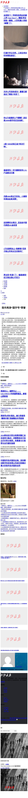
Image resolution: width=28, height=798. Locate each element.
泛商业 (5, 323)
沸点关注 (6, 723)
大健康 (5, 308)
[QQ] (3, 696)
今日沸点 (6, 6)
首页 (5, 321)
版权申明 (6, 715)
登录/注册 (19, 682)
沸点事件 (6, 724)
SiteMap (6, 716)
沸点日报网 (13, 733)
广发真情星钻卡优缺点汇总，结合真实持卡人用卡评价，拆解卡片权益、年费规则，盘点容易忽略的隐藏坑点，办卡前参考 (14, 553)
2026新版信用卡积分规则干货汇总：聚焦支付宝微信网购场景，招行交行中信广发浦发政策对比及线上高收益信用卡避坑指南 (14, 558)
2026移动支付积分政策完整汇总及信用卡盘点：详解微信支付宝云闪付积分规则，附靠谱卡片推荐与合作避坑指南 (14, 544)
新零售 (5, 312)
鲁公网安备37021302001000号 (8, 735)
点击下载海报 (5, 783)
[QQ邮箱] (4, 696)
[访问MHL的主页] (8, 527)
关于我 (5, 713)
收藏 (11, 388)
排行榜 (5, 703)
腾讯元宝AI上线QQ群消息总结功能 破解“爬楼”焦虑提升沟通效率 (12, 610)
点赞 (16, 388)
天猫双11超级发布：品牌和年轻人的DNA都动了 (9, 657)
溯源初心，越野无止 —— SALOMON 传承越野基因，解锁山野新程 (13, 419)
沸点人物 (6, 726)
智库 (5, 313)
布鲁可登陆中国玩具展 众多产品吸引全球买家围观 (10, 665)
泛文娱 (5, 310)
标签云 (5, 705)
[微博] (1, 696)
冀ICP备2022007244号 (21, 733)
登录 (3, 318)
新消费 (5, 306)
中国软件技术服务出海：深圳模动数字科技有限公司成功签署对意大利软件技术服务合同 (13, 492)
